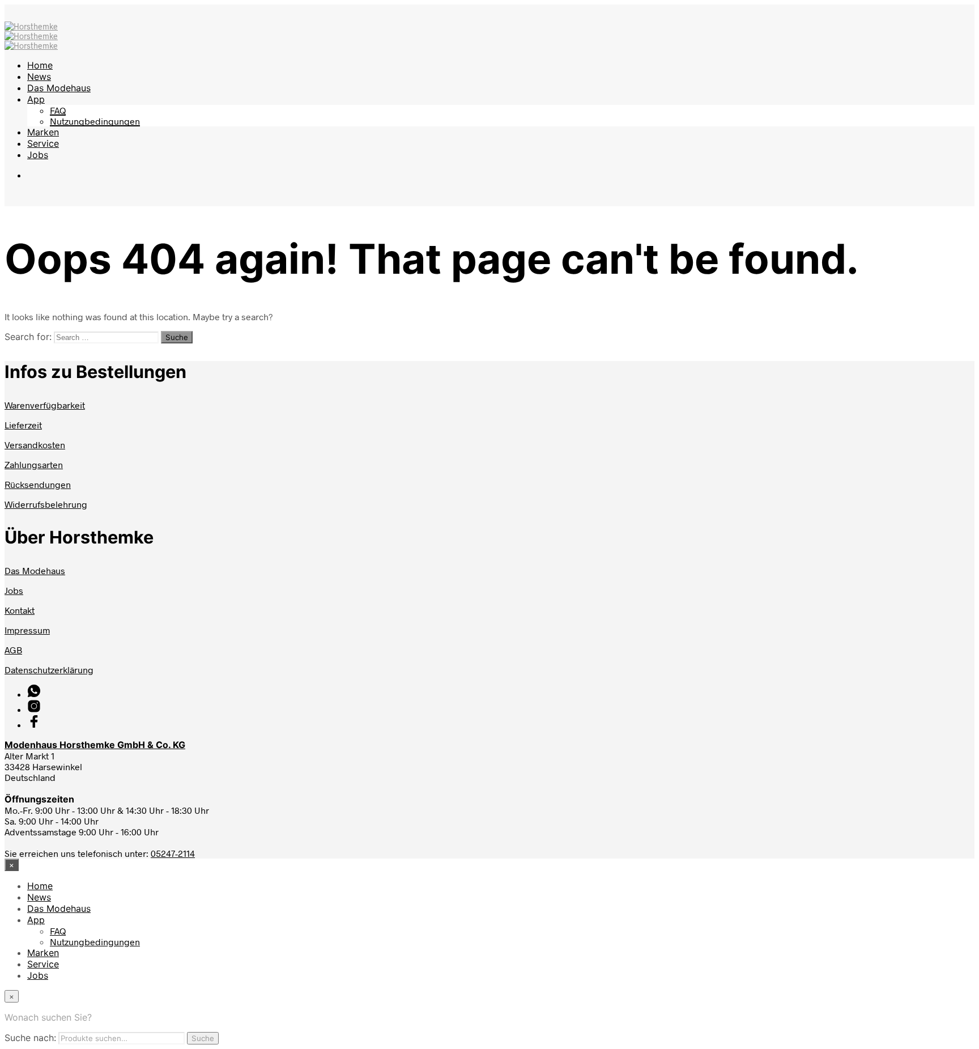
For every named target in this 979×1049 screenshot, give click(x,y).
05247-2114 (173, 853)
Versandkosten (35, 444)
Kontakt (20, 610)
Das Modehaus (59, 88)
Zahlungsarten (34, 464)
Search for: (28, 336)
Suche (202, 1038)
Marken (43, 132)
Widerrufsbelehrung (46, 504)
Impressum (27, 630)
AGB (13, 649)
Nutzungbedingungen (95, 121)
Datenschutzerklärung (49, 669)
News (39, 76)
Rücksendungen (38, 484)
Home (40, 65)
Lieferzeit (23, 424)
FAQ (58, 110)
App (36, 99)
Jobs (37, 154)
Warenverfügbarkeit (45, 405)
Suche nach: (30, 1037)
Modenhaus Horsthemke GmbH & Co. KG (95, 744)
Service (43, 143)
